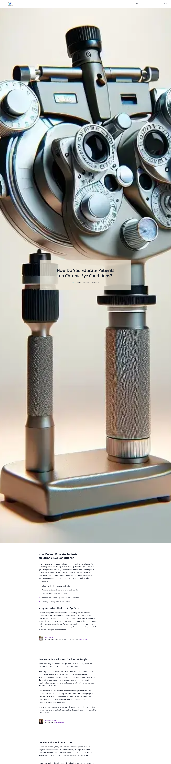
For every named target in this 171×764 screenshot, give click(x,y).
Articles (147, 4)
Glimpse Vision (84, 639)
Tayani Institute (58, 722)
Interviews (155, 4)
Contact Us (165, 4)
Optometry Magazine (82, 282)
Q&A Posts (139, 4)
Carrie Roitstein (49, 637)
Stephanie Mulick (50, 720)
